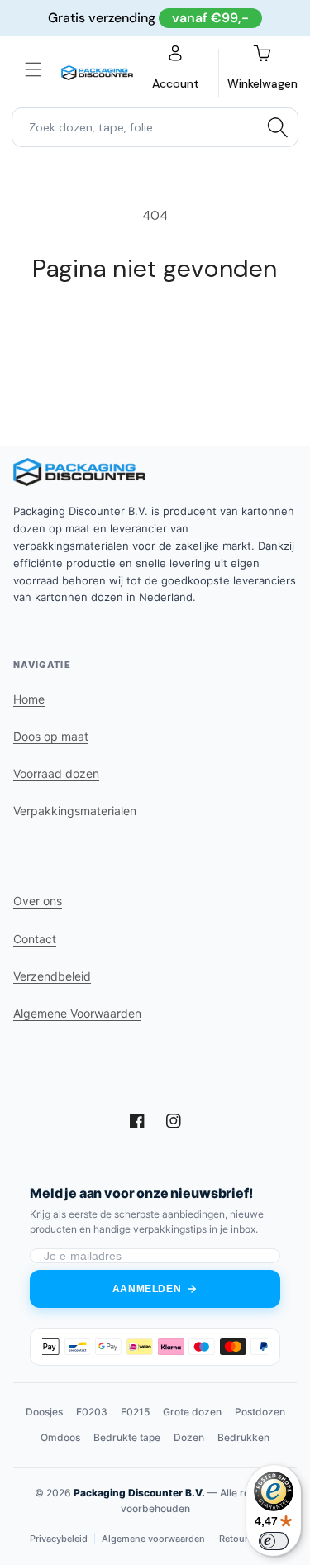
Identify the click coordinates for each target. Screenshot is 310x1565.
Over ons (37, 901)
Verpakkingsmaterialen (74, 811)
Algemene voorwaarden (153, 1538)
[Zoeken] (277, 127)
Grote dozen (192, 1411)
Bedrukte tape (126, 1437)
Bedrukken (243, 1437)
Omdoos (60, 1437)
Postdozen (260, 1411)
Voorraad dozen (56, 773)
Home (29, 699)
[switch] (274, 1541)
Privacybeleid (59, 1538)
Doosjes (44, 1411)
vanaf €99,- (210, 17)
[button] (33, 69)
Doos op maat (50, 736)
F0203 (91, 1411)
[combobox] (155, 127)
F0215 (135, 1411)
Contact (34, 939)
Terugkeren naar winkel (155, 329)
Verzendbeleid (52, 976)
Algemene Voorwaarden (77, 1013)
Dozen (189, 1437)
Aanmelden (146, 1289)
